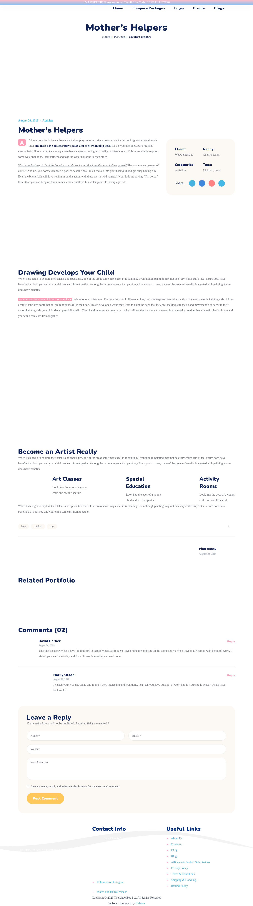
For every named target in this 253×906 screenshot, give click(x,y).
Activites (47, 120)
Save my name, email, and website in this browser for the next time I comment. (75, 786)
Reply (231, 641)
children (38, 526)
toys (52, 526)
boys (23, 526)
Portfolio (119, 36)
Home (106, 36)
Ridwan (140, 903)
